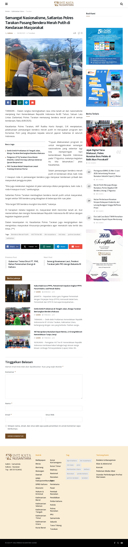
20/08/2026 (46, 292)
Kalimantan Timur (41, 516)
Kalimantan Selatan (41, 504)
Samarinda (55, 518)
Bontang (39, 467)
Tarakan (29, 11)
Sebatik (53, 522)
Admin (10, 33)
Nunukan (54, 477)
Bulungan (40, 471)
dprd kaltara (72, 461)
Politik (53, 505)
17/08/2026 (46, 315)
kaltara (86, 469)
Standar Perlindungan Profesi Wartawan (109, 475)
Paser (52, 488)
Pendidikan (55, 497)
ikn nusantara (50, 234)
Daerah (39, 474)
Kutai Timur (55, 466)
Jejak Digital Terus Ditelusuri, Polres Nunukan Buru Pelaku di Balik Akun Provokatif (98, 154)
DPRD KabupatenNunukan (44, 479)
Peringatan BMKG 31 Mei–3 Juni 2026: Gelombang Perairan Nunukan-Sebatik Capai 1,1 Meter (107, 173)
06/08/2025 (21, 33)
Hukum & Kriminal (40, 492)
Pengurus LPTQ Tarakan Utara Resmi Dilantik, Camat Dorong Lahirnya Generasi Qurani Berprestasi (24, 160)
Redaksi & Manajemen (106, 460)
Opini (52, 480)
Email (8, 415)
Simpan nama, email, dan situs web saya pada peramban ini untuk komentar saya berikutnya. (44, 427)
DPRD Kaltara (41, 484)
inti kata (62, 234)
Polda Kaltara (56, 501)
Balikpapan (41, 460)
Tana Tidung (56, 525)
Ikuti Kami (90, 13)
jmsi (78, 465)
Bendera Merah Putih (19, 234)
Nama (8, 403)
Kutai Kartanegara (55, 461)
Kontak (99, 467)
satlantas (10, 238)
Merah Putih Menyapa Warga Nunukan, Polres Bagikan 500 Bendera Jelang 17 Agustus (105, 188)
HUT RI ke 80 (36, 234)
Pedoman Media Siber (105, 471)
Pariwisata (54, 484)
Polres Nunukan (54, 509)
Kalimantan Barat (41, 498)
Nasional (54, 473)
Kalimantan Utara (18, 11)
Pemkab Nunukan (54, 492)
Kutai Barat (41, 527)
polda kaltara (82, 474)
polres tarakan (74, 234)
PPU (51, 514)
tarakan (85, 478)
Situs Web (50, 415)
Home (7, 11)
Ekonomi (39, 488)
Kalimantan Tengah (41, 510)
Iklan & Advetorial (104, 464)
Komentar (10, 372)
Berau (38, 464)
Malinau (53, 470)
